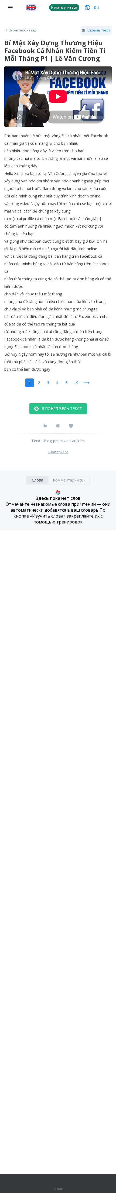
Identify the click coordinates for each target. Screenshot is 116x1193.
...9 (75, 382)
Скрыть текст (98, 30)
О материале (58, 452)
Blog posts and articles (64, 440)
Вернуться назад (22, 30)
